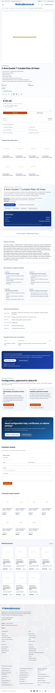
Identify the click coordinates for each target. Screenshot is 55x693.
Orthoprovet (5, 65)
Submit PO (4, 652)
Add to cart (15, 112)
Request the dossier (35, 404)
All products (31, 646)
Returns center (32, 641)
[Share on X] (11, 94)
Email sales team (26, 434)
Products (6, 8)
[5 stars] (13, 459)
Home (3, 8)
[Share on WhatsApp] (6, 94)
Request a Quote (10, 204)
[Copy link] (19, 94)
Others (30, 656)
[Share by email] (9, 94)
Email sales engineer (9, 407)
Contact (3, 641)
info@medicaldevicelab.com (16, 1)
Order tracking (32, 637)
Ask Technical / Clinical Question (26, 204)
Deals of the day (32, 635)
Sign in (45, 1)
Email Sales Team (10, 360)
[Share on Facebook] (16, 94)
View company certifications (37, 407)
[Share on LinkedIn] (14, 94)
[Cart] (42, 4)
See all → (51, 543)
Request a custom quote (12, 434)
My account (4, 648)
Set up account (5, 646)
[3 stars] (8, 459)
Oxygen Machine (32, 658)
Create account (50, 1)
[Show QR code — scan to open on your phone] (21, 94)
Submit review (7, 483)
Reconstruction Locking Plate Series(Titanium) (18, 8)
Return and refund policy (7, 639)
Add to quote (40, 112)
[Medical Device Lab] (24, 4)
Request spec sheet (8, 404)
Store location (32, 633)
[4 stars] (10, 459)
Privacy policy (5, 635)
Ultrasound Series (32, 648)
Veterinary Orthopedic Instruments (36, 652)
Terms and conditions (6, 637)
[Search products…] (38, 4)
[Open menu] (3, 4)
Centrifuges (31, 654)
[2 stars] (6, 459)
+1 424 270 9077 (6, 1)
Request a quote (5, 650)
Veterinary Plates (32, 650)
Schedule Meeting (23, 360)
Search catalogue (32, 660)
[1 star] (4, 459)
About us (4, 633)
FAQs (30, 639)
